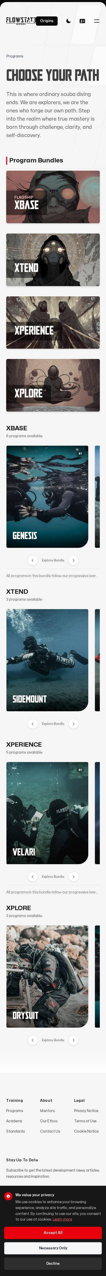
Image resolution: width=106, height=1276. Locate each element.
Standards (15, 1131)
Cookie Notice (86, 1131)
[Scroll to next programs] (73, 560)
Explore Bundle (53, 560)
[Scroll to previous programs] (33, 560)
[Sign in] (82, 21)
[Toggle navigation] (96, 21)
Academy (14, 1121)
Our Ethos (48, 1121)
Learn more (62, 1219)
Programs (14, 1111)
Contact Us (50, 1131)
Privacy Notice (86, 1111)
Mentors (47, 1111)
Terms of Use (85, 1121)
